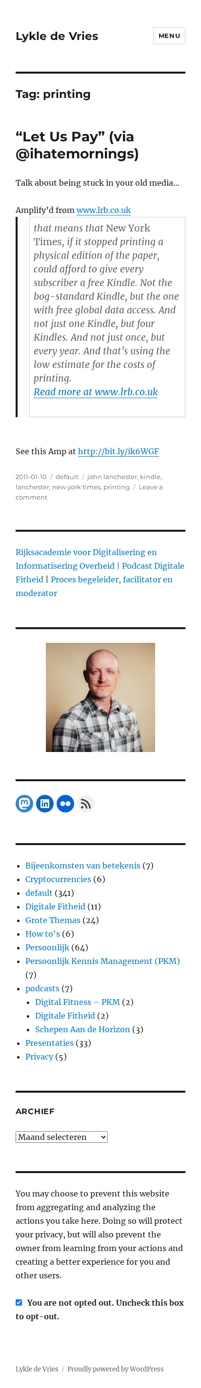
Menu (169, 35)
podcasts (42, 988)
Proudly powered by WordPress (115, 1369)
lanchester (32, 487)
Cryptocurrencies (58, 879)
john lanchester (112, 477)
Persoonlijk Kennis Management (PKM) (102, 961)
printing (116, 487)
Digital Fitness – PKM (77, 1002)
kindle (150, 477)
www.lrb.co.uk (104, 210)
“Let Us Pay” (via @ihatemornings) (77, 145)
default (67, 477)
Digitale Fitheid (55, 906)
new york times (76, 487)
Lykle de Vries (57, 36)
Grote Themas (52, 920)
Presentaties (49, 1043)
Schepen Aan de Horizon (82, 1029)
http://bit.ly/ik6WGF (118, 451)
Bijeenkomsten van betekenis (83, 865)
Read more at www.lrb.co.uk (96, 392)
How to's (42, 934)
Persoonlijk (47, 947)
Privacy (39, 1056)
